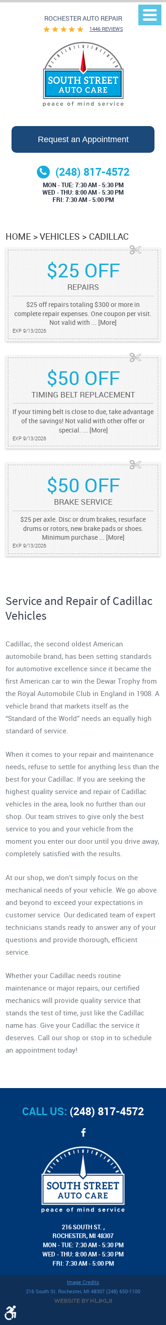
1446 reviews (106, 29)
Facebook (83, 1137)
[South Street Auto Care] (83, 74)
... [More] (103, 322)
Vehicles (60, 236)
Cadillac (109, 236)
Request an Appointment (83, 139)
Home (18, 236)
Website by (83, 1300)
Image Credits (83, 1282)
